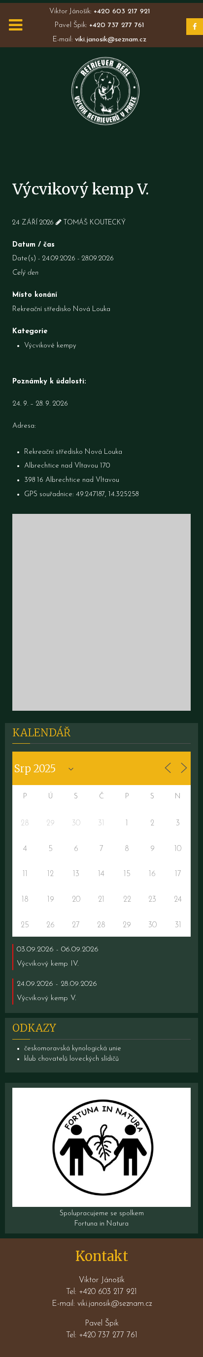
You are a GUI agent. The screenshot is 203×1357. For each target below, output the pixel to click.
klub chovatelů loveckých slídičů (71, 1059)
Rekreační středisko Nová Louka (61, 309)
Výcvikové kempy (50, 345)
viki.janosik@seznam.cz (110, 39)
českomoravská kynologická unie (72, 1048)
